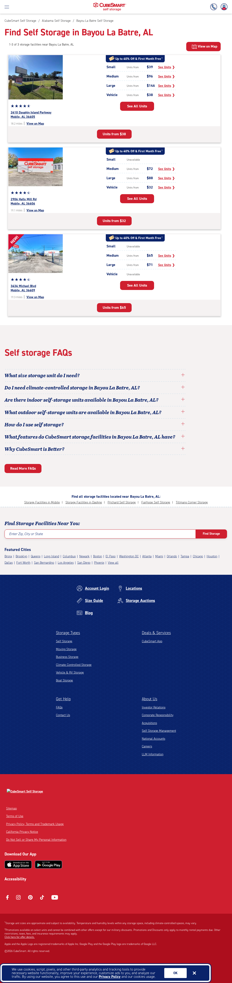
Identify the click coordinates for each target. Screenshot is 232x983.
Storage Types (68, 632)
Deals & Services (156, 632)
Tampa (185, 556)
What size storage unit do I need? (42, 375)
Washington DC (129, 556)
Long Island (51, 556)
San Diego (83, 562)
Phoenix (99, 562)
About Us (149, 699)
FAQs (59, 707)
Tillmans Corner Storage (192, 502)
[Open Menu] (7, 7)
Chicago (198, 556)
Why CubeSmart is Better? (35, 448)
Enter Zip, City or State (26, 533)
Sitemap (11, 808)
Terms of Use (14, 816)
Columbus (69, 556)
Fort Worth (23, 562)
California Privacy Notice (22, 832)
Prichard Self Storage (122, 502)
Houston (212, 556)
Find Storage (211, 533)
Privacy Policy (110, 976)
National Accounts (153, 739)
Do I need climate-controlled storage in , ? (72, 387)
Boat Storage (64, 680)
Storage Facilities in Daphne (83, 502)
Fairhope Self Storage (155, 502)
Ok (175, 973)
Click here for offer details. (20, 937)
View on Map (35, 123)
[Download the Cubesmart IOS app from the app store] (18, 864)
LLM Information (152, 754)
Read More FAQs (23, 468)
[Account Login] (223, 7)
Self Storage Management (159, 731)
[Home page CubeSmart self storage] (109, 4)
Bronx (8, 556)
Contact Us (63, 715)
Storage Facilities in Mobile (42, 502)
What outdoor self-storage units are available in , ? (83, 412)
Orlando (172, 556)
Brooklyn (21, 556)
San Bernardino (44, 562)
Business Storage (67, 657)
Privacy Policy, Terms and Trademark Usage (35, 824)
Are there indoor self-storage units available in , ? (82, 399)
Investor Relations (153, 707)
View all (113, 562)
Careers (147, 746)
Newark (84, 556)
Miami (159, 556)
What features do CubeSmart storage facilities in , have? (90, 436)
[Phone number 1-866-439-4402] (214, 7)
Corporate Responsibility (157, 715)
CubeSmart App (152, 641)
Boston (97, 556)
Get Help (63, 699)
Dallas (9, 562)
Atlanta (147, 556)
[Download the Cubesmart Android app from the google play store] (48, 864)
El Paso (111, 556)
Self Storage (64, 641)
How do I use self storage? (34, 424)
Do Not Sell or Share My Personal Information (36, 840)
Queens (35, 556)
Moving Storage (66, 649)
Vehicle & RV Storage (70, 672)
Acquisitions (149, 723)
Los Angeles (66, 562)
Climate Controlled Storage (74, 665)
